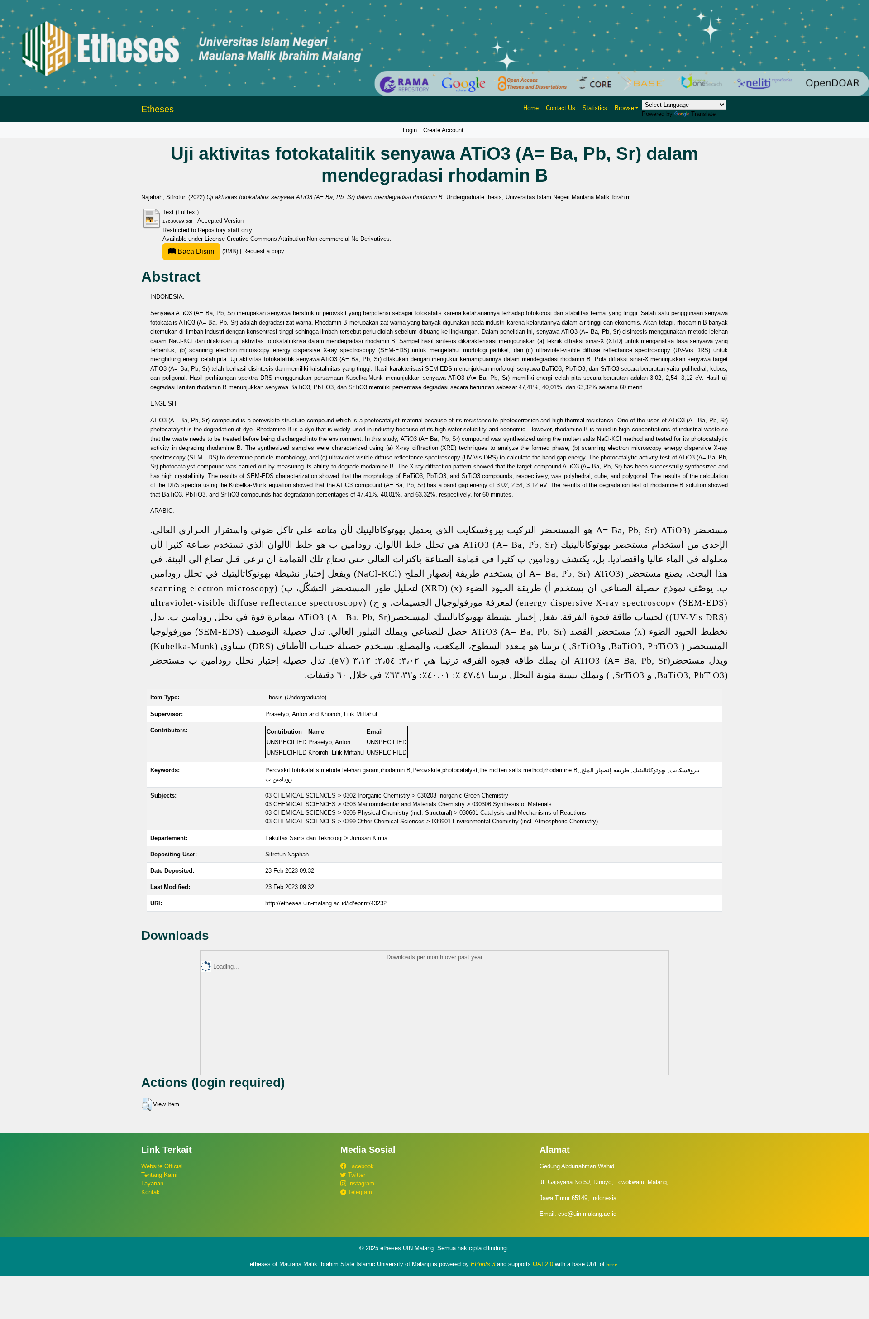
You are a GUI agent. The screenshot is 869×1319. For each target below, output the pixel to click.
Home (531, 108)
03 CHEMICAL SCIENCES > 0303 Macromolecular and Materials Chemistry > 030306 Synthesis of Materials (408, 804)
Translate (703, 113)
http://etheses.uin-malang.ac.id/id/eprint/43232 (326, 903)
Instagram (360, 1183)
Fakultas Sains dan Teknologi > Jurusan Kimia (326, 838)
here (611, 1264)
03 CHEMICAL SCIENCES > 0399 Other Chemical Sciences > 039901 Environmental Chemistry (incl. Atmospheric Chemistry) (431, 821)
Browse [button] (624, 108)
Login (410, 130)
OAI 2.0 (543, 1264)
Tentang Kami (159, 1174)
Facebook (360, 1166)
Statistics (595, 108)
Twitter (355, 1174)
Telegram (359, 1192)
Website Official (162, 1166)
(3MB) (208, 251)
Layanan (152, 1183)
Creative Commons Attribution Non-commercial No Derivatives (308, 238)
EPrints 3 (483, 1264)
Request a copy (263, 251)
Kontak (150, 1192)
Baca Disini (195, 251)
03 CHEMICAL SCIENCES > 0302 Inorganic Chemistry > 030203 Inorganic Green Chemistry (386, 795)
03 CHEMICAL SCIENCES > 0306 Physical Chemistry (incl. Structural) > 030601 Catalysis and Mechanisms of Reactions (425, 812)
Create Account (443, 130)
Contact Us (560, 108)
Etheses (157, 109)
